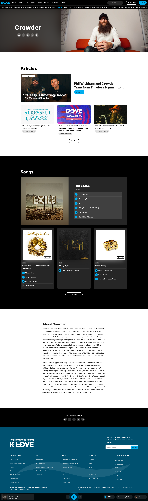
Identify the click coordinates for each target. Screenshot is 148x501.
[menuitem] (14, 3)
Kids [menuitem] (63, 3)
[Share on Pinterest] (37, 35)
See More (74, 294)
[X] (74, 419)
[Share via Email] (19, 35)
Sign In (143, 2)
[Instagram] (83, 419)
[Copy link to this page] (23, 35)
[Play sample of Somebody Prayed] (76, 198)
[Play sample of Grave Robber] (76, 194)
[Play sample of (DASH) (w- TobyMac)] (76, 217)
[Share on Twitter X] (32, 35)
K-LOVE (109, 497)
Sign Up (134, 447)
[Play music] (74, 497)
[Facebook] (69, 419)
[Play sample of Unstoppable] (76, 212)
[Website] (65, 419)
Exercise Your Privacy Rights (17, 487)
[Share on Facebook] (28, 35)
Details (49, 273)
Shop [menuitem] (40, 3)
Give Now (132, 2)
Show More (74, 141)
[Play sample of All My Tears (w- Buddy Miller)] (76, 208)
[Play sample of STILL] (76, 203)
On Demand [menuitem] (55, 3)
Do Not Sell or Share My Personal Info (37, 487)
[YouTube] (78, 419)
